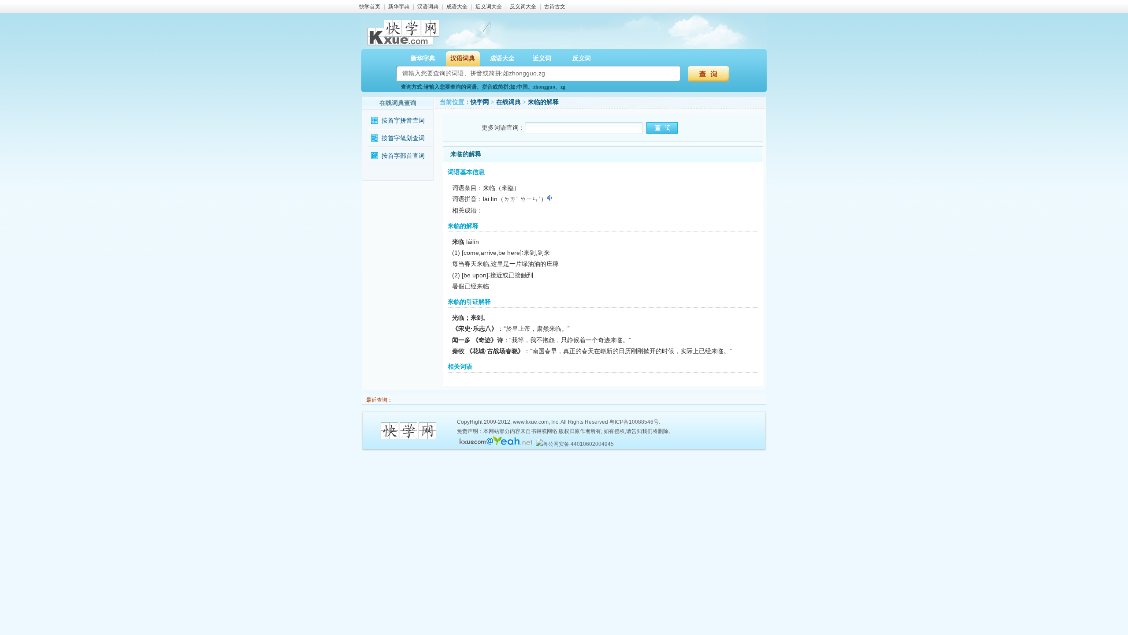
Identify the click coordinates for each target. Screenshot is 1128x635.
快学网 (480, 102)
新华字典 (398, 7)
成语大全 (457, 7)
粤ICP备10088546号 (634, 422)
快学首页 (369, 7)
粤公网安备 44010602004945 (578, 444)
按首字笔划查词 (403, 138)
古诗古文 (554, 7)
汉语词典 (427, 7)
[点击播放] (550, 198)
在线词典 (508, 102)
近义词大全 (488, 7)
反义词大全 (523, 7)
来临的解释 (543, 102)
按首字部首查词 (403, 156)
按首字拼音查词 (403, 120)
